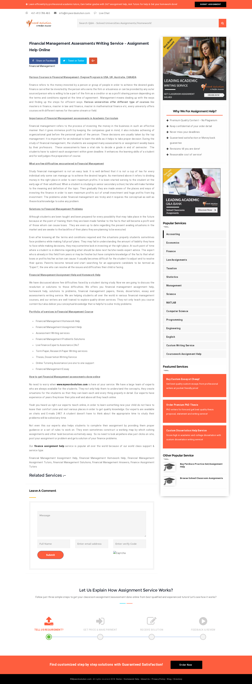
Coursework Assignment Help (183, 354)
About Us (145, 679)
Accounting (173, 234)
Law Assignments (176, 259)
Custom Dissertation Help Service (186, 430)
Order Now (185, 664)
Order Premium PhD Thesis (182, 404)
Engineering (173, 328)
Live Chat (104, 13)
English (170, 336)
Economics (172, 242)
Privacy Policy (158, 679)
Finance (171, 251)
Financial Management (42, 66)
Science (171, 294)
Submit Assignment (210, 4)
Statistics (172, 277)
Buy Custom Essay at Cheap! (183, 379)
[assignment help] (194, 68)
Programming (174, 319)
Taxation (171, 268)
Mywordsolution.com (82, 679)
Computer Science (177, 311)
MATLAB (171, 302)
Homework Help (131, 679)
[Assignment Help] (43, 22)
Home (119, 679)
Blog (169, 679)
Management (174, 285)
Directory (177, 679)
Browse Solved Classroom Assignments (201, 478)
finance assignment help (49, 446)
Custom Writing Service (180, 345)
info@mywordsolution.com (74, 13)
